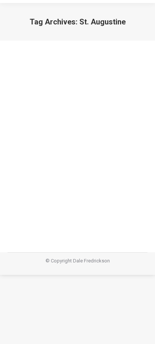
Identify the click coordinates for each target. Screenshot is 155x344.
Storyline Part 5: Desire (56, 156)
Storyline (26, 170)
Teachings (49, 170)
